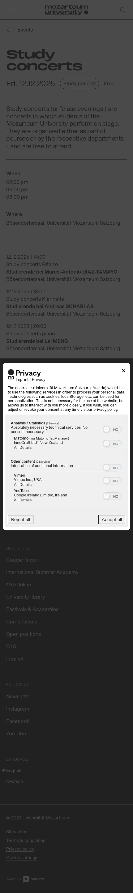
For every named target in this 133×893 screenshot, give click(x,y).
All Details (23, 447)
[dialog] (66, 446)
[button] (106, 429)
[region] (66, 463)
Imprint (22, 379)
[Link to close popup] (123, 371)
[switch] (112, 428)
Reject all (20, 519)
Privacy (38, 379)
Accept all (112, 519)
